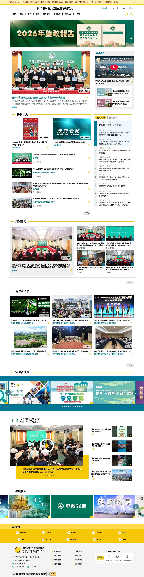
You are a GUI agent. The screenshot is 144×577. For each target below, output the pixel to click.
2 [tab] (65, 406)
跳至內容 (104, 8)
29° (125, 8)
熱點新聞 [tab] (101, 117)
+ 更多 (87, 213)
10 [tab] (81, 406)
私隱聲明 (78, 560)
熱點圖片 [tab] (113, 117)
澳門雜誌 (57, 555)
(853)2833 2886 (20, 567)
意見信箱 (78, 551)
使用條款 (78, 564)
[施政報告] (72, 506)
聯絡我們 (78, 555)
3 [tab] (67, 406)
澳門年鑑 (57, 560)
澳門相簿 (57, 564)
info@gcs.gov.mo (20, 563)
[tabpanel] (72, 392)
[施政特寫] (114, 506)
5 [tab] (71, 406)
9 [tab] (79, 406)
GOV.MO (57, 551)
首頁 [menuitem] (14, 14)
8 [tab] (77, 406)
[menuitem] (21, 14)
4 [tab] (69, 406)
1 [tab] (62, 406)
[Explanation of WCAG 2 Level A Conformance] (51, 574)
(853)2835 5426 (35, 567)
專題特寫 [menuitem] (57, 14)
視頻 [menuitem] (37, 14)
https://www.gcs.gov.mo (22, 560)
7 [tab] (75, 406)
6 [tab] (73, 406)
